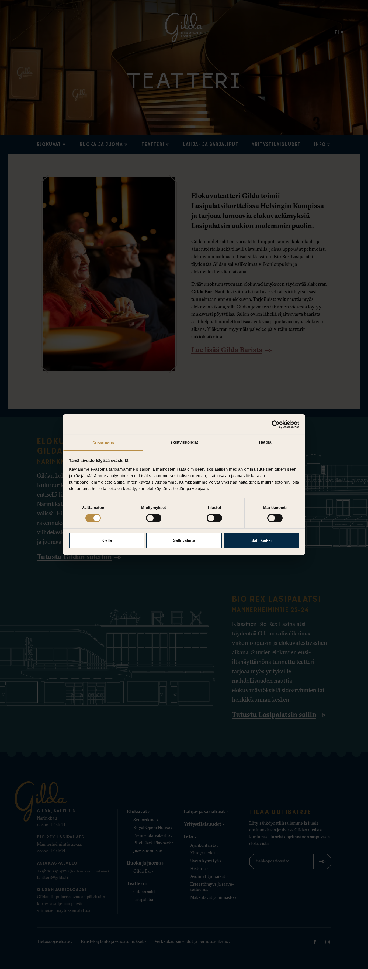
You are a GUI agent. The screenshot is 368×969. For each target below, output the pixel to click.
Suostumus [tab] (103, 442)
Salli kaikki (261, 540)
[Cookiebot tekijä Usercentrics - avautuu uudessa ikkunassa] (275, 424)
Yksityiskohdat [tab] (184, 442)
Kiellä (106, 540)
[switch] (153, 518)
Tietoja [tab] (264, 442)
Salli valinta (184, 540)
